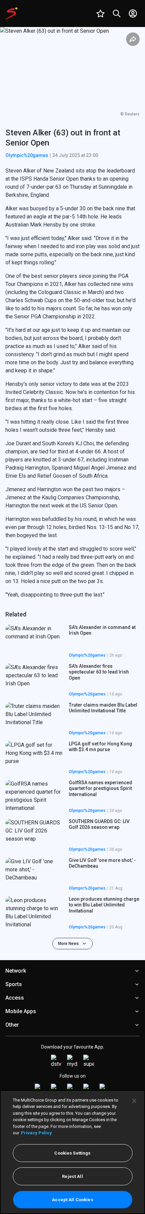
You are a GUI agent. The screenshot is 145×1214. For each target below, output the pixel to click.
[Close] (134, 1100)
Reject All (72, 1176)
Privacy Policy (36, 1132)
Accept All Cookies (72, 1199)
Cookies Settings (72, 1153)
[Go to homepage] (11, 13)
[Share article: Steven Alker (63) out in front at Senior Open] (133, 39)
